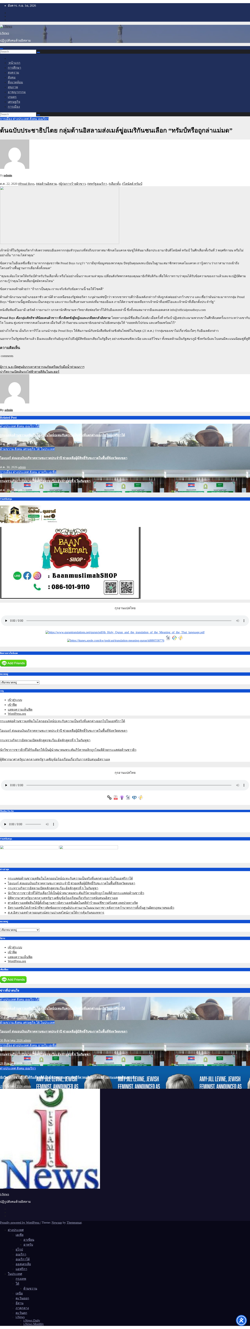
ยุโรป (19, 1249)
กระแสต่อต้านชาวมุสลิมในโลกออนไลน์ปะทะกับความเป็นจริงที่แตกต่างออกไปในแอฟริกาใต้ (62, 435)
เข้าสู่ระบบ (15, 699)
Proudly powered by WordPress (20, 1222)
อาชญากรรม (17, 92)
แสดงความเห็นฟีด (20, 709)
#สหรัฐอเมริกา (97, 183)
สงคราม (13, 72)
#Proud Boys (26, 183)
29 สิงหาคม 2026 (11, 1063)
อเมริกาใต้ (32, 426)
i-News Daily (31, 1320)
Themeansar (74, 1222)
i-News (4, 33)
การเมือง (14, 106)
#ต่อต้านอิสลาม (46, 183)
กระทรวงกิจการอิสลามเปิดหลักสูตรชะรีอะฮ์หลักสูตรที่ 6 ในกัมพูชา (45, 481)
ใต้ (38, 449)
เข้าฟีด (12, 704)
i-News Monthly (33, 1324)
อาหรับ (43, 472)
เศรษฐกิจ (14, 101)
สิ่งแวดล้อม (15, 82)
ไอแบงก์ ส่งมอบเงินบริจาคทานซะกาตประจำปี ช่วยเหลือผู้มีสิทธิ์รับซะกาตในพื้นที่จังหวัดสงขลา (63, 458)
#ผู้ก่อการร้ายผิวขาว (72, 183)
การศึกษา (14, 67)
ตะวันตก (21, 1313)
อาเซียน (28, 1239)
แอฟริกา (21, 1269)
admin (8, 175)
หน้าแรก (14, 62)
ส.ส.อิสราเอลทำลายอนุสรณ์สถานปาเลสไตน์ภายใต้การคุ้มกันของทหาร (56, 912)
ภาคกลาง (22, 1308)
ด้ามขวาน (7, 449)
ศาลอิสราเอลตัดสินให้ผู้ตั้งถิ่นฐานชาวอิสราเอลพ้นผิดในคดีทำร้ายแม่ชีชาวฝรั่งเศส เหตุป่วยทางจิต (73, 902)
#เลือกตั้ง (115, 183)
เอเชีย (52, 472)
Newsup (57, 1222)
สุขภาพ (13, 87)
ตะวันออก (22, 1298)
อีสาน (19, 1303)
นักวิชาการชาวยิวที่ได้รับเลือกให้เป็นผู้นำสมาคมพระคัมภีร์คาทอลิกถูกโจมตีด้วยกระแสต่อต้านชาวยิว (68, 749)
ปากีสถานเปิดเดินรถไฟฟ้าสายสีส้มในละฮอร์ (29, 371)
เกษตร (12, 97)
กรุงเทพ (21, 1278)
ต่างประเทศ (21, 118)
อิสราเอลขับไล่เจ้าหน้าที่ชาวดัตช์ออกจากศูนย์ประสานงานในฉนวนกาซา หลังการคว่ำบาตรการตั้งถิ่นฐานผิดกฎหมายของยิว (91, 907)
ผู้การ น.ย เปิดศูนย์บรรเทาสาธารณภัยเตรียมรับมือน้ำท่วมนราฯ (42, 367)
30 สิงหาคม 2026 (11, 1017)
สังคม (12, 77)
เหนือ (19, 1293)
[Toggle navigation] (1, 48)
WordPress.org (17, 713)
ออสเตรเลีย (23, 1264)
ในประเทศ (47, 449)
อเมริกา (43, 118)
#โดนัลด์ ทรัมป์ (132, 183)
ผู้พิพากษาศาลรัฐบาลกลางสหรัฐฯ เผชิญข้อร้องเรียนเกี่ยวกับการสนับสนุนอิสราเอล (55, 759)
